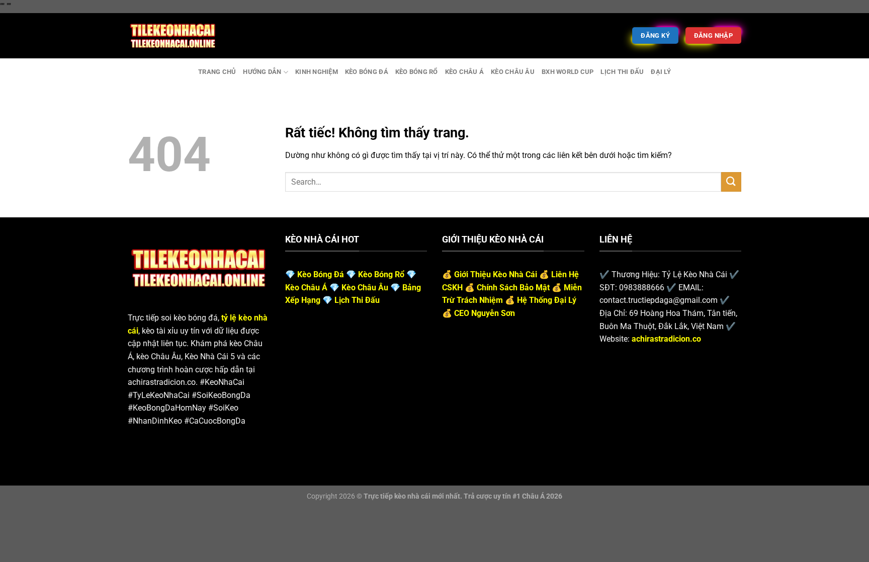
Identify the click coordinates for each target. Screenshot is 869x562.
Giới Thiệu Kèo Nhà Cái (495, 274)
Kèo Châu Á (464, 71)
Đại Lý (661, 71)
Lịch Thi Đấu (622, 71)
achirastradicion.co (666, 339)
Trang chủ (217, 71)
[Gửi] (731, 182)
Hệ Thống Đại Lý (546, 300)
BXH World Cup (567, 71)
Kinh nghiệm (316, 71)
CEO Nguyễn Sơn (484, 313)
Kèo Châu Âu (513, 71)
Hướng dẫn (262, 71)
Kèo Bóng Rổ (416, 71)
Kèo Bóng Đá (366, 71)
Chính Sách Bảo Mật (513, 287)
